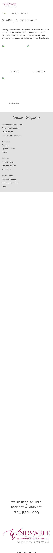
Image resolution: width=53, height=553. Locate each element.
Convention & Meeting (10, 128)
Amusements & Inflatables (12, 124)
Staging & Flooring (9, 179)
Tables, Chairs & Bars (10, 183)
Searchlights (6, 169)
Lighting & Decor (8, 149)
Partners (5, 159)
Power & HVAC (7, 162)
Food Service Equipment (11, 135)
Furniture (5, 145)
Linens (4, 152)
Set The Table (7, 176)
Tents (4, 186)
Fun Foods (6, 141)
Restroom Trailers (9, 166)
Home (4, 13)
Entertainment (7, 132)
